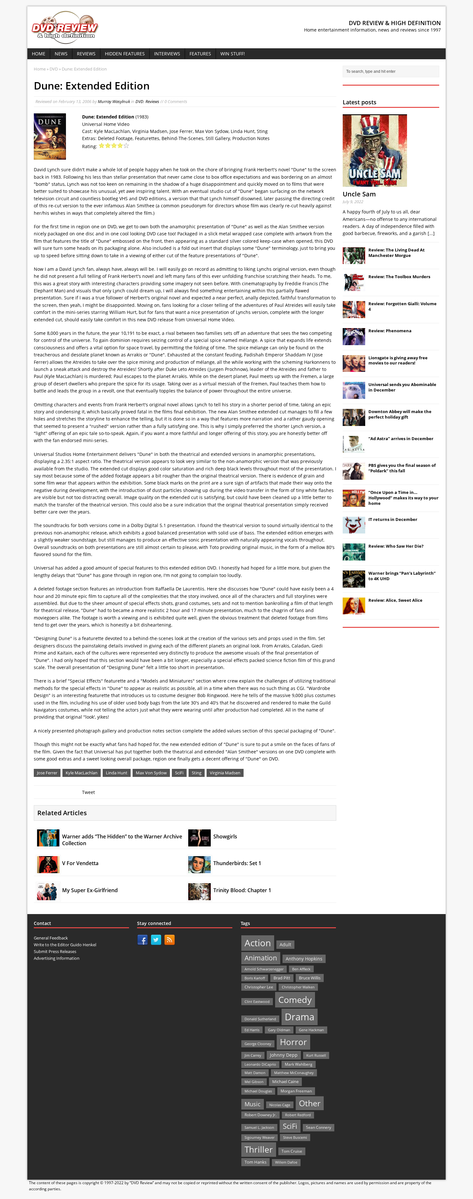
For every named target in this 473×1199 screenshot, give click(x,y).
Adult (285, 944)
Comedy (295, 999)
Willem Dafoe (286, 1162)
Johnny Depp (284, 1055)
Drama (299, 1016)
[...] (431, 233)
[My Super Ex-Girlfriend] (48, 896)
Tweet (88, 792)
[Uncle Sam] (375, 183)
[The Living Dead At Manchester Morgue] (354, 261)
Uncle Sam (359, 194)
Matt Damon (255, 1072)
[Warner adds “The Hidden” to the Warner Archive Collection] (48, 842)
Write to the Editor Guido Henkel (65, 945)
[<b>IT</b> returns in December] (354, 530)
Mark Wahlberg (298, 1064)
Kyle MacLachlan (81, 773)
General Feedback (51, 938)
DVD (139, 101)
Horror (293, 1042)
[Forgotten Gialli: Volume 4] (354, 314)
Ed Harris (252, 1029)
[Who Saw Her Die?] (354, 557)
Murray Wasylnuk (114, 101)
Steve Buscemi (295, 1137)
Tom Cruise (292, 1151)
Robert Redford (298, 1115)
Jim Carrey (253, 1055)
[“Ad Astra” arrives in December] (354, 449)
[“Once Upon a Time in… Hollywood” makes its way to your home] (354, 503)
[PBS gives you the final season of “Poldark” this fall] (354, 476)
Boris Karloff (255, 978)
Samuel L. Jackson (259, 1127)
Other (309, 1103)
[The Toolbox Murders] (354, 287)
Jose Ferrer (47, 773)
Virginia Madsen (225, 773)
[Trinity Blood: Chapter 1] (199, 896)
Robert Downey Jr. (260, 1114)
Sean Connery (318, 1127)
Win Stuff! (232, 54)
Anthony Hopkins (304, 959)
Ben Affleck (301, 969)
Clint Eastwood (257, 1001)
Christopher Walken (298, 987)
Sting (196, 773)
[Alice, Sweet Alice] (354, 611)
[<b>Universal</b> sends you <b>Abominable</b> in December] (354, 395)
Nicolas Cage (279, 1104)
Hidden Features (125, 54)
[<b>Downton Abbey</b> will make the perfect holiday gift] (354, 422)
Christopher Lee (259, 986)
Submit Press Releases (55, 951)
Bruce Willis (309, 978)
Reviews (86, 54)
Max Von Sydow (151, 773)
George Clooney (258, 1043)
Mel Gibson (254, 1081)
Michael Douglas (258, 1091)
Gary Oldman (279, 1029)
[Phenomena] (354, 342)
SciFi (179, 773)
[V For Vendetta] (48, 869)
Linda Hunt (116, 773)
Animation (261, 957)
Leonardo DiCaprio (260, 1064)
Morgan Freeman (296, 1091)
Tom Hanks (255, 1162)
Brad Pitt (282, 978)
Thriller (259, 1149)
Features (200, 54)
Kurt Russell (316, 1055)
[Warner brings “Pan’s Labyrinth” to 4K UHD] (354, 584)
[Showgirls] (199, 843)
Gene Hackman (311, 1029)
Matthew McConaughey (294, 1072)
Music (253, 1104)
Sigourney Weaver (259, 1137)
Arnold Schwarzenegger (264, 969)
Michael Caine (285, 1081)
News (61, 54)
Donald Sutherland (260, 1018)
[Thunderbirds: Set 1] (199, 869)
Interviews (167, 54)
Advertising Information (56, 958)
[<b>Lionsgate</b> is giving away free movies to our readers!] (354, 368)
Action (258, 943)
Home (38, 54)
